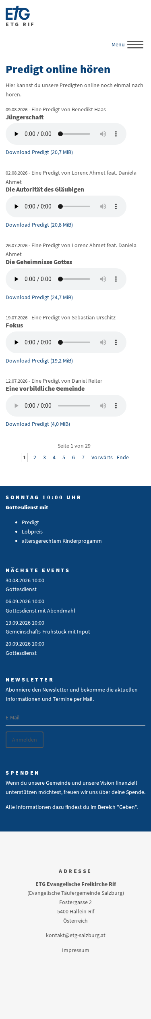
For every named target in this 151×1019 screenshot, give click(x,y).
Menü (118, 44)
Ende (123, 457)
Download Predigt (39, 152)
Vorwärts (102, 457)
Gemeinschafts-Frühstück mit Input (48, 631)
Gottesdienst (21, 589)
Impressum (75, 950)
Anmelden (24, 739)
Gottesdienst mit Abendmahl (40, 610)
